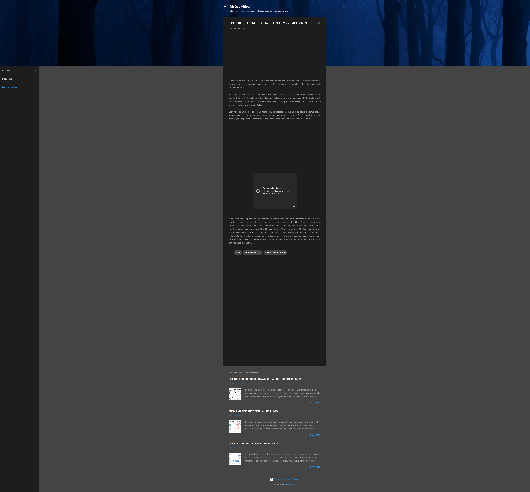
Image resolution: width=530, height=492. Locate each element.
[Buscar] (344, 7)
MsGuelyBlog (240, 7)
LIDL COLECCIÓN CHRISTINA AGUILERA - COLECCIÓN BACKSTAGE (267, 379)
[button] (319, 23)
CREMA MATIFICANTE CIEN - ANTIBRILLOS (253, 411)
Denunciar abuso (10, 87)
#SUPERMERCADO (252, 252)
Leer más (315, 402)
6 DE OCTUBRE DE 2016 (275, 252)
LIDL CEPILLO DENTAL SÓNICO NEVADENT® (254, 443)
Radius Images (291, 485)
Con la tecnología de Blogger (286, 479)
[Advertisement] (337, 58)
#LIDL (238, 252)
